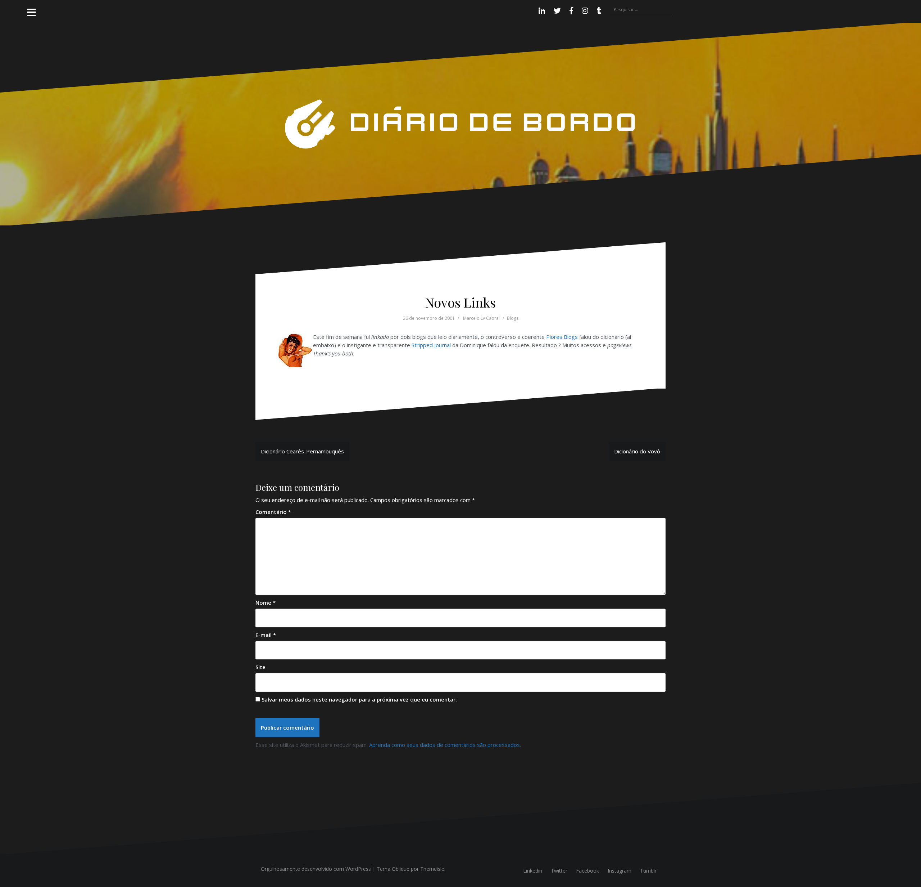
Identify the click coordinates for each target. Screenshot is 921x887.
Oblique (400, 868)
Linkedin (532, 870)
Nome (265, 602)
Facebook (587, 870)
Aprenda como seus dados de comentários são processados (444, 744)
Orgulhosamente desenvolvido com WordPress (316, 868)
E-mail (265, 635)
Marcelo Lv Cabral (481, 318)
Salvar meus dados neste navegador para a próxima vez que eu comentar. (359, 699)
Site (260, 667)
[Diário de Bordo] (460, 123)
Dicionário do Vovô (637, 451)
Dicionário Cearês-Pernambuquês (302, 451)
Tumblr (648, 870)
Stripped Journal (431, 345)
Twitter (559, 870)
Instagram (619, 870)
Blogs (512, 318)
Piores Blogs (562, 336)
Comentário (273, 511)
